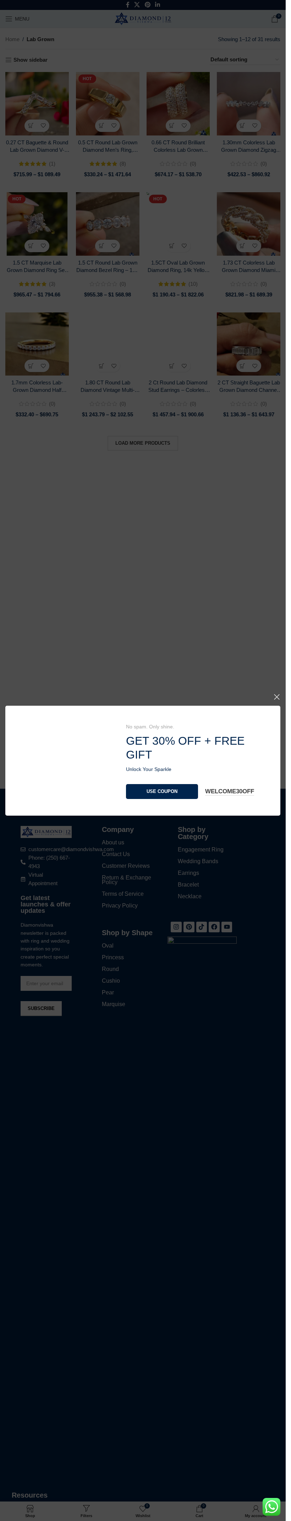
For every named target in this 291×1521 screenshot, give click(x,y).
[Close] (277, 486)
